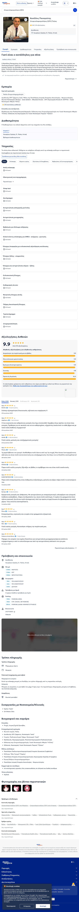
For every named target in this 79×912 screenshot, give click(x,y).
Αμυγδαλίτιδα (11, 824)
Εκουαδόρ (67, 889)
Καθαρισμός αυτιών (59, 815)
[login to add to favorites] (25, 19)
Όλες (4, 161)
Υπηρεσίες (37, 49)
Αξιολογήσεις (49, 49)
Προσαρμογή (11, 906)
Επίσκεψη (13, 161)
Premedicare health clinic (48, 834)
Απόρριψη (27, 906)
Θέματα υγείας (24, 161)
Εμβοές (34, 815)
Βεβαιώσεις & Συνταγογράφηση (62, 161)
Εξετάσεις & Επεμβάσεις (41, 161)
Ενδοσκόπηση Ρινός (45, 815)
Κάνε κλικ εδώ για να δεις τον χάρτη (39, 635)
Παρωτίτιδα (71, 815)
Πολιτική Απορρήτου (14, 897)
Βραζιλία (60, 891)
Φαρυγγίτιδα (6, 815)
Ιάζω (59, 834)
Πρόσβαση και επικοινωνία (66, 49)
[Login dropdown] (66, 3)
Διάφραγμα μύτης (66, 824)
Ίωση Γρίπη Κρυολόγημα (43, 824)
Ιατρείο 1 (6, 131)
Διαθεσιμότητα (25, 49)
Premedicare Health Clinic (29, 834)
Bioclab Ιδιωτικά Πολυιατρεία (11, 834)
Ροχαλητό (55, 824)
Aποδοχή (43, 906)
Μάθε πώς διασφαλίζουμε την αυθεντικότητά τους (30, 386)
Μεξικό (55, 889)
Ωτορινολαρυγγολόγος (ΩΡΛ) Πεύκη (43, 21)
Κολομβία (60, 889)
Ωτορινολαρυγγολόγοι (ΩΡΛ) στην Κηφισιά (43, 805)
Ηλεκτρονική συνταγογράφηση (21, 815)
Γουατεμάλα (53, 891)
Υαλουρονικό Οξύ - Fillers (26, 824)
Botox (3, 824)
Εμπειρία (14, 49)
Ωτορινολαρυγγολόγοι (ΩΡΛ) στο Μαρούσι (15, 805)
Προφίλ (5, 49)
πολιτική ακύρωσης (10, 689)
